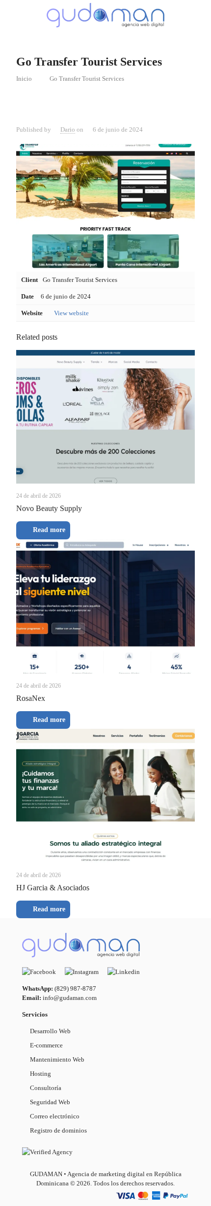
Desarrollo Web (50, 1031)
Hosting (40, 1073)
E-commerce (46, 1045)
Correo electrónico (54, 1116)
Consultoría (45, 1087)
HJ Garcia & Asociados (52, 887)
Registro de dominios (58, 1130)
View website (71, 313)
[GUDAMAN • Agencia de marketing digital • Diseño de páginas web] (105, 14)
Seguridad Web (50, 1102)
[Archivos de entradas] (197, 14)
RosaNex (30, 698)
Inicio (24, 78)
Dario (67, 129)
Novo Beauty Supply (49, 508)
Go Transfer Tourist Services (87, 78)
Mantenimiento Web (57, 1059)
